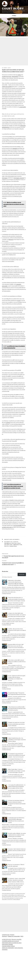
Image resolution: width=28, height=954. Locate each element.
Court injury (13, 8)
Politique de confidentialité (14, 936)
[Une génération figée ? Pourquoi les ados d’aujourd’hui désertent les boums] (4, 695)
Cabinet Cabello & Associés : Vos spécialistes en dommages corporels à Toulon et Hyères (17, 740)
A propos (12, 934)
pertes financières (10, 546)
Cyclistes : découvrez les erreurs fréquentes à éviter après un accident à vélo (17, 630)
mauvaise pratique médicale (8, 946)
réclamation (4, 949)
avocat (19, 300)
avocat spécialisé (18, 525)
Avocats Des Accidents (11, 539)
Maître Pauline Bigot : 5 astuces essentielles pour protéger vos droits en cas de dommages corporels (16, 771)
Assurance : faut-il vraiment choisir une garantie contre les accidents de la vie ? (17, 850)
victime (19, 74)
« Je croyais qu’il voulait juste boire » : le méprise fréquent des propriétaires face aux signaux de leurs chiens (16, 786)
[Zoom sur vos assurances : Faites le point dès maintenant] (4, 866)
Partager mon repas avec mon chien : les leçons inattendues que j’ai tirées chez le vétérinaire (16, 724)
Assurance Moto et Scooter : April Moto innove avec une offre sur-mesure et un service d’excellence (16, 646)
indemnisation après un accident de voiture (11, 942)
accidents (8, 422)
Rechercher (5, 571)
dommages (4, 178)
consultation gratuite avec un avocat (10, 941)
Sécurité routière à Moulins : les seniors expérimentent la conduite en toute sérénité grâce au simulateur (17, 835)
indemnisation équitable (12, 543)
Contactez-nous (5, 934)
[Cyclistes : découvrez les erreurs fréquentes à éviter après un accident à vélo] (4, 631)
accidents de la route (7, 527)
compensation (22, 107)
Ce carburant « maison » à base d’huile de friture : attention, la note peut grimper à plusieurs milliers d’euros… (16, 880)
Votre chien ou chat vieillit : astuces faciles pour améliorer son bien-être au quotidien (16, 661)
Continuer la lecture (6, 593)
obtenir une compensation (13, 544)
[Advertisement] (14, 51)
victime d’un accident (7, 86)
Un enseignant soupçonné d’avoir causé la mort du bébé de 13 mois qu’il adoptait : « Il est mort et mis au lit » (16, 755)
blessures (11, 239)
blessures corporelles (16, 939)
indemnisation (15, 76)
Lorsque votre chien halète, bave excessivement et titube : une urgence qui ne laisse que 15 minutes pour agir (17, 615)
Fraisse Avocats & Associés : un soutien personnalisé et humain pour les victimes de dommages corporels (16, 599)
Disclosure (4, 936)
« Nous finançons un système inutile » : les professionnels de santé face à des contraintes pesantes (17, 708)
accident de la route (6, 76)
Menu (14, 15)
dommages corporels (19, 178)
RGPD (22, 936)
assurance (15, 148)
